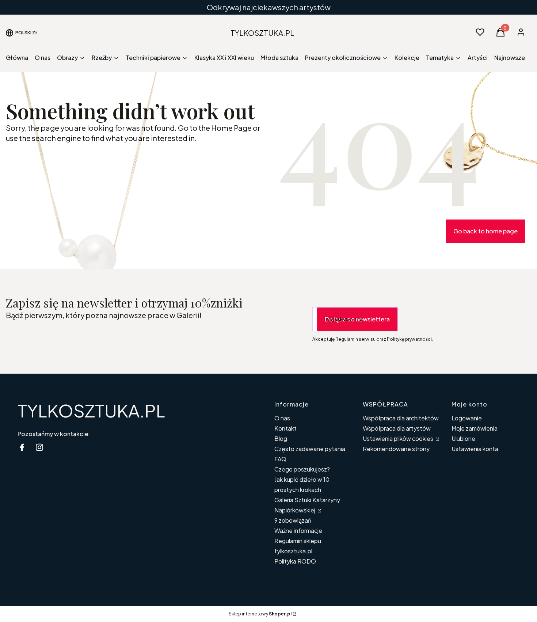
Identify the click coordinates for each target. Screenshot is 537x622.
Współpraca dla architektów (401, 418)
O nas (282, 418)
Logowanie (467, 418)
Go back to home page (485, 231)
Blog (280, 438)
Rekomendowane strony (396, 449)
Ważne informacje (298, 530)
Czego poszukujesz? (302, 469)
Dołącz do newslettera (357, 319)
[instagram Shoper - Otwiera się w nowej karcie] (39, 447)
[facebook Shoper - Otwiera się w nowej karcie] (22, 447)
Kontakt (285, 428)
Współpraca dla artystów (397, 428)
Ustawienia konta (475, 449)
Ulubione (463, 438)
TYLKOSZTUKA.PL (91, 410)
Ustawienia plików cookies (398, 438)
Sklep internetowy (260, 614)
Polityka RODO (295, 561)
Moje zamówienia (475, 428)
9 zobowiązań (292, 520)
